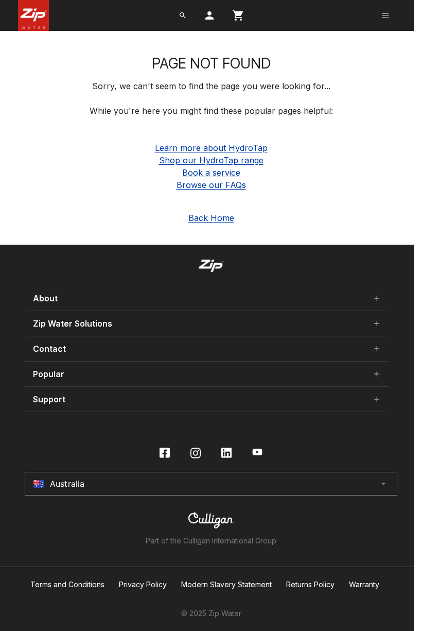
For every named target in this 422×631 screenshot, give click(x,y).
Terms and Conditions (67, 585)
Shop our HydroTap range (211, 160)
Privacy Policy (143, 585)
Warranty (364, 585)
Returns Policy (310, 585)
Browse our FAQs (211, 185)
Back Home (211, 218)
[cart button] (238, 15)
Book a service (211, 172)
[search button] (182, 15)
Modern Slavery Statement (226, 585)
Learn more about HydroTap (211, 148)
